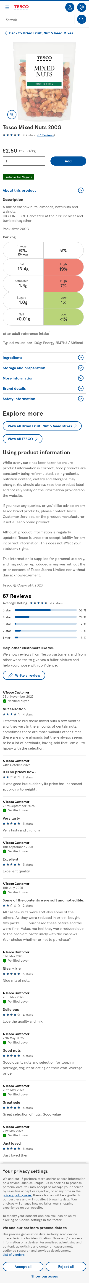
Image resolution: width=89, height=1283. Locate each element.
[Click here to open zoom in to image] (11, 114)
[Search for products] (81, 19)
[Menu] (7, 7)
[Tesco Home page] (21, 7)
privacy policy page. (17, 1195)
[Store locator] (81, 7)
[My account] (69, 7)
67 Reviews (45, 135)
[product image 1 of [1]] (44, 82)
